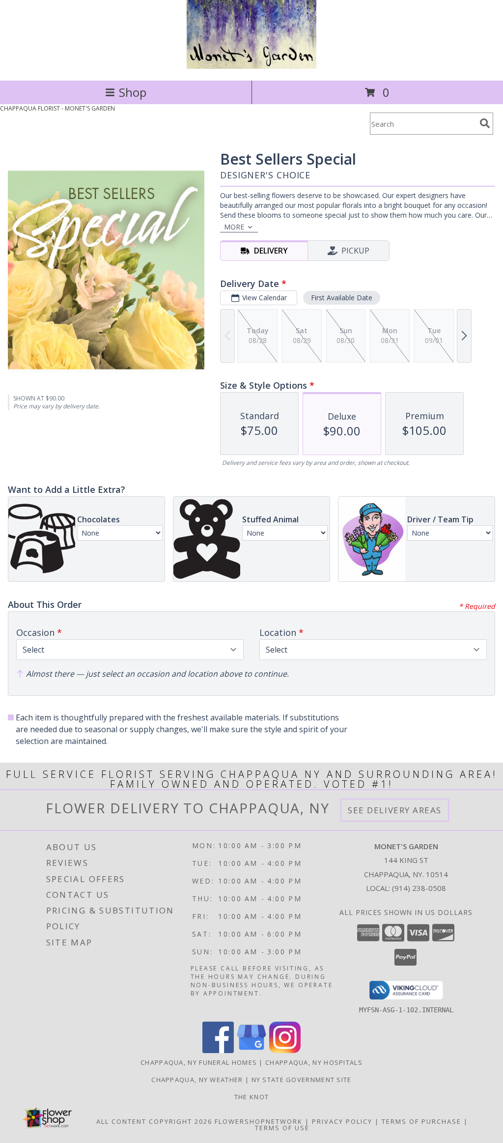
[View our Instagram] (285, 1050)
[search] (485, 123)
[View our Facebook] (218, 1050)
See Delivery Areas (395, 810)
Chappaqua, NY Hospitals (314, 1062)
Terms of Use (282, 1127)
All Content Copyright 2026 (154, 1121)
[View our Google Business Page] (251, 1050)
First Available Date (341, 297)
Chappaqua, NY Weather (197, 1079)
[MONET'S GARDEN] (251, 66)
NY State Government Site (302, 1079)
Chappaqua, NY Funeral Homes (198, 1062)
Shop (132, 92)
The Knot (251, 1096)
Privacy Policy (342, 1121)
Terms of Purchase (421, 1121)
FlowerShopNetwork (259, 1121)
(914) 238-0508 (419, 888)
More (234, 226)
